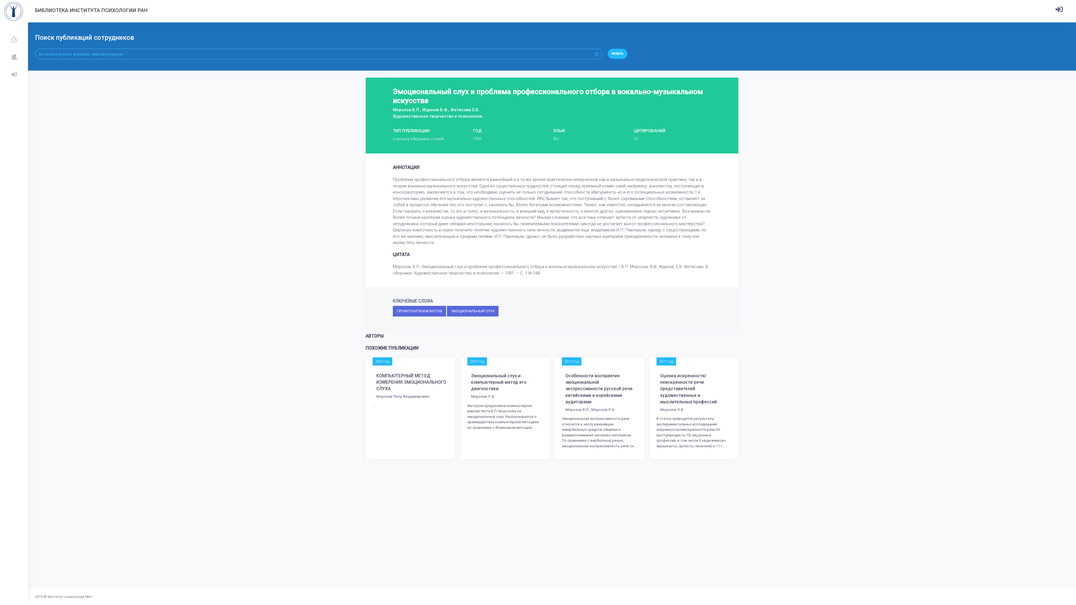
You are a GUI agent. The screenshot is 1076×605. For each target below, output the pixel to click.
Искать (617, 53)
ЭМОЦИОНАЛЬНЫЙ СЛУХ (473, 311)
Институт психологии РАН (70, 597)
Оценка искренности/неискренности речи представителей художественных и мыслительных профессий (688, 389)
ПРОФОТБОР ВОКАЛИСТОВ (419, 311)
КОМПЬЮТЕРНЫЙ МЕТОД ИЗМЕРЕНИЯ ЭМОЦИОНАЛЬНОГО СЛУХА (411, 382)
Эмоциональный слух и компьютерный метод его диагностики (498, 382)
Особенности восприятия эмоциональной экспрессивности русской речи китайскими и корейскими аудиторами (598, 389)
